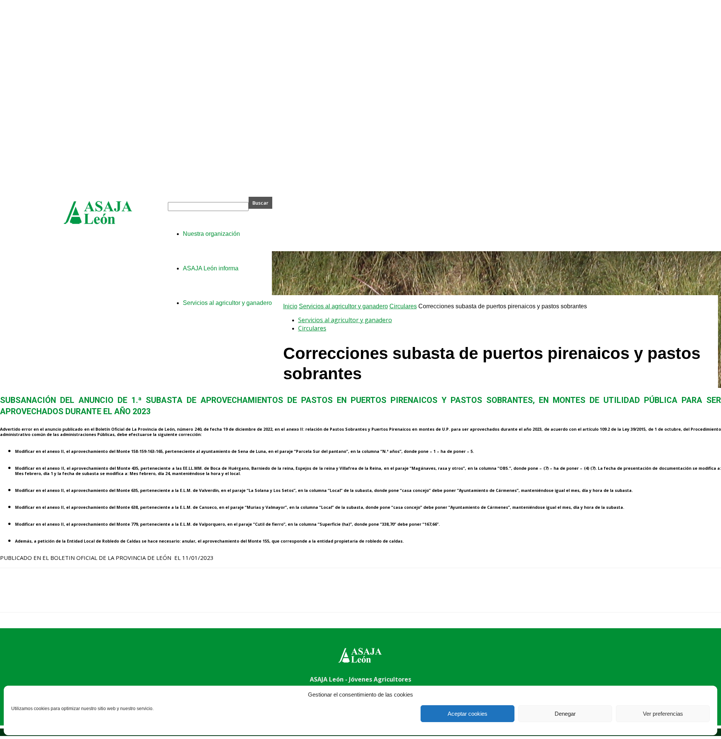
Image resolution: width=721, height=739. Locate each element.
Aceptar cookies (467, 713)
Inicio (290, 306)
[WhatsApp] (93, 596)
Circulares (403, 306)
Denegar (565, 713)
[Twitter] (39, 596)
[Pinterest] (66, 596)
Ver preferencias (663, 713)
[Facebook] (12, 596)
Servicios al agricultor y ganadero (343, 306)
